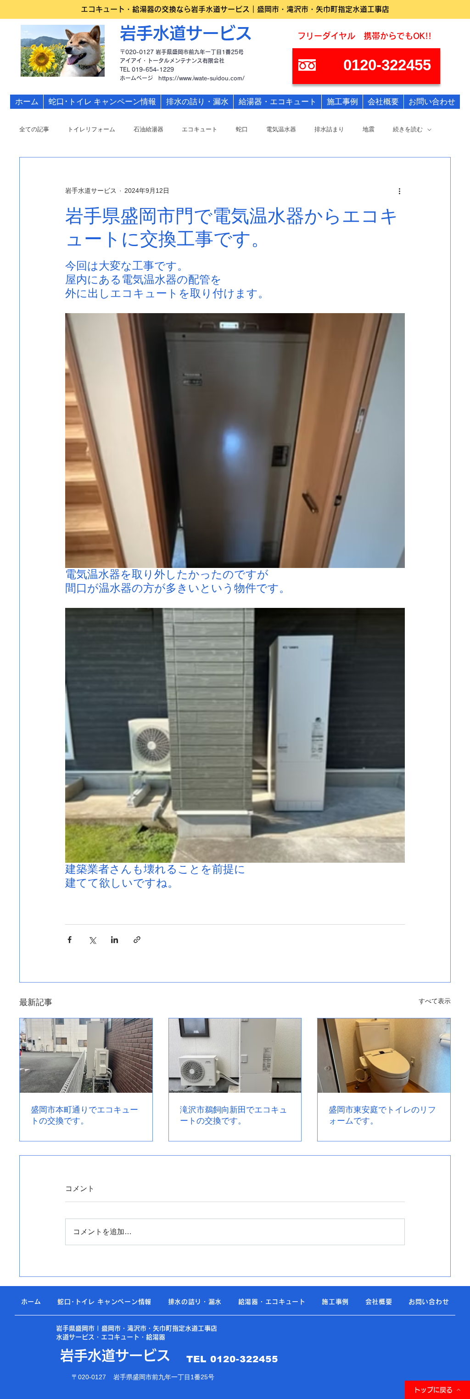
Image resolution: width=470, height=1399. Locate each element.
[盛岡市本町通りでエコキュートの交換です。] (86, 1055)
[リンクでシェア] (137, 939)
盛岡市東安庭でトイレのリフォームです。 (382, 1115)
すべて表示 (435, 1001)
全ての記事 (34, 129)
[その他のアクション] (399, 190)
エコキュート (200, 129)
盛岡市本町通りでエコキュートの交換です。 (84, 1115)
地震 (369, 129)
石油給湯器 (148, 129)
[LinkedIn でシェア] (114, 939)
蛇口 (242, 129)
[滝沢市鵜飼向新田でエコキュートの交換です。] (235, 1055)
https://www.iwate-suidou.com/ (201, 78)
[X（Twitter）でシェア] (92, 939)
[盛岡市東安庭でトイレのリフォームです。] (384, 1055)
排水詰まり (329, 129)
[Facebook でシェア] (69, 939)
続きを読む (408, 129)
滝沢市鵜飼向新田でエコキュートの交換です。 (233, 1115)
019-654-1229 (153, 69)
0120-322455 (244, 1359)
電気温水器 (281, 129)
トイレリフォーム (91, 129)
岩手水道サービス (186, 33)
